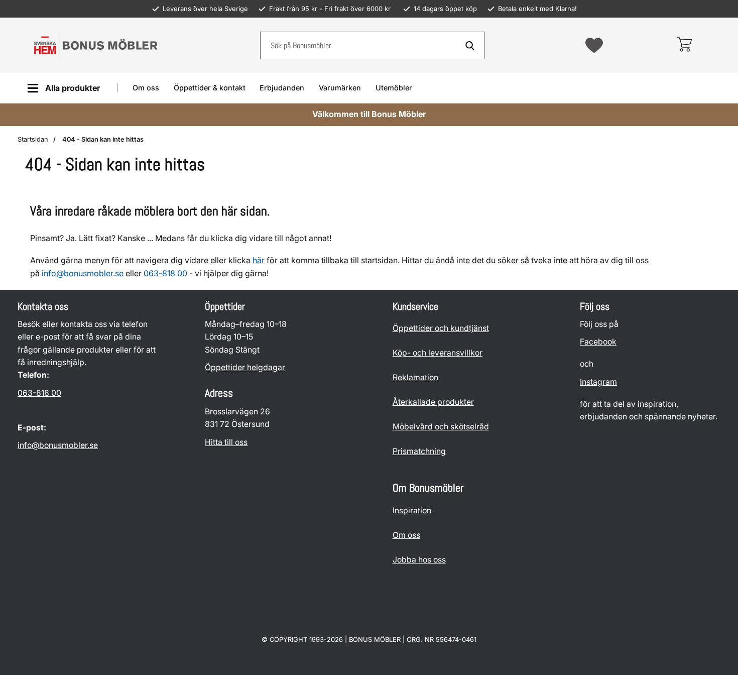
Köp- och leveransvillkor (437, 353)
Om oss (146, 87)
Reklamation (415, 377)
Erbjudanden (282, 87)
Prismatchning (419, 451)
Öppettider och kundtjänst (441, 328)
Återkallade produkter (433, 402)
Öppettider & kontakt (209, 87)
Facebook (598, 342)
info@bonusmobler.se (83, 273)
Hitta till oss (226, 442)
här (259, 260)
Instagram (598, 382)
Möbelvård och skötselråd (441, 426)
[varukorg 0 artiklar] (684, 45)
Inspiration (412, 510)
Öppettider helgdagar (245, 367)
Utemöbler (394, 87)
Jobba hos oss (419, 560)
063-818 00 (39, 393)
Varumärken (340, 87)
